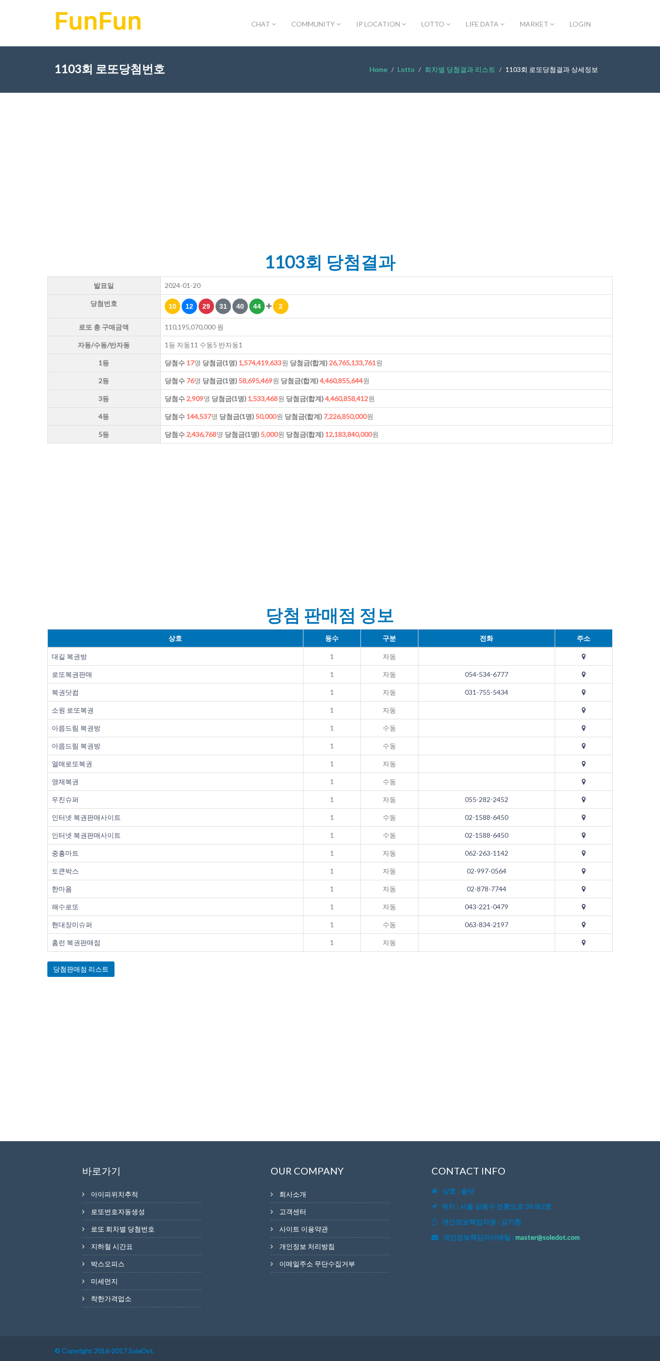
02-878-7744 (486, 889)
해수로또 (65, 907)
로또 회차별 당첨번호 (123, 1229)
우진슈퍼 (65, 799)
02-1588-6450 (486, 817)
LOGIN (580, 24)
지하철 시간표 (112, 1246)
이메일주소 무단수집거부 (317, 1264)
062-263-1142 (486, 853)
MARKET (535, 24)
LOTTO (433, 24)
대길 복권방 (69, 656)
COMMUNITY (313, 24)
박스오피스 (108, 1264)
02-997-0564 (486, 871)
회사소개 (292, 1194)
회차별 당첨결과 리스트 (460, 69)
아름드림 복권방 (76, 728)
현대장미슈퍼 (72, 924)
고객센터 (292, 1211)
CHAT (261, 24)
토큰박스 (65, 871)
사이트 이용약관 (303, 1229)
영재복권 (65, 781)
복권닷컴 (65, 692)
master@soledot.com (548, 1237)
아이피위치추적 (114, 1194)
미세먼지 (104, 1281)
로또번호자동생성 (118, 1211)
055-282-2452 (486, 799)
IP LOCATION (379, 24)
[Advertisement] (330, 175)
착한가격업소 (111, 1298)
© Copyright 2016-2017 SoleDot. (105, 1351)
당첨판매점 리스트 (81, 969)
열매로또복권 (72, 763)
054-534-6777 (486, 674)
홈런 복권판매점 (76, 942)
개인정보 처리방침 (307, 1246)
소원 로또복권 (73, 710)
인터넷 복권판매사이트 (86, 817)
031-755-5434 (486, 692)
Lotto (406, 69)
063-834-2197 (486, 924)
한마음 (62, 889)
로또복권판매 (72, 674)
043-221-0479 (486, 907)
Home (378, 69)
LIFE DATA (483, 24)
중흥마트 (65, 853)
